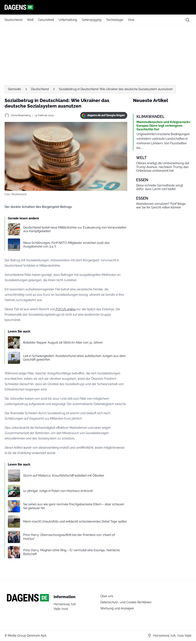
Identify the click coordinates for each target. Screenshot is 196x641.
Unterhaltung (68, 20)
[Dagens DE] (98, 7)
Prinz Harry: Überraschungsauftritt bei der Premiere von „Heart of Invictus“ (69, 536)
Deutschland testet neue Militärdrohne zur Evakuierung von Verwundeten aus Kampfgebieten (74, 229)
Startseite (14, 89)
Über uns (106, 596)
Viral (131, 20)
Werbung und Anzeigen (117, 608)
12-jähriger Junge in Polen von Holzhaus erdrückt (58, 491)
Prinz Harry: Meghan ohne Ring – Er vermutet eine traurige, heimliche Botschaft (71, 552)
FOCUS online (65, 309)
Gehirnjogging (91, 20)
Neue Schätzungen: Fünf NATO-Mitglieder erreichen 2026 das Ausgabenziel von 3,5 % (66, 244)
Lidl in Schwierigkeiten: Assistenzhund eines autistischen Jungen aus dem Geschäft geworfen (74, 357)
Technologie (114, 20)
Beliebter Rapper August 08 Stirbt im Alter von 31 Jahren (63, 342)
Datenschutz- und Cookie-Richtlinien (125, 602)
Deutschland (13, 20)
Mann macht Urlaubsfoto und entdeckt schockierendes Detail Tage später (75, 521)
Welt (30, 20)
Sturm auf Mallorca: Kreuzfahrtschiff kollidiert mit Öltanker (63, 475)
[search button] (187, 20)
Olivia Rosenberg (21, 115)
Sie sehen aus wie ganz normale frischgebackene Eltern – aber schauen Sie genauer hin (73, 506)
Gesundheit (46, 20)
